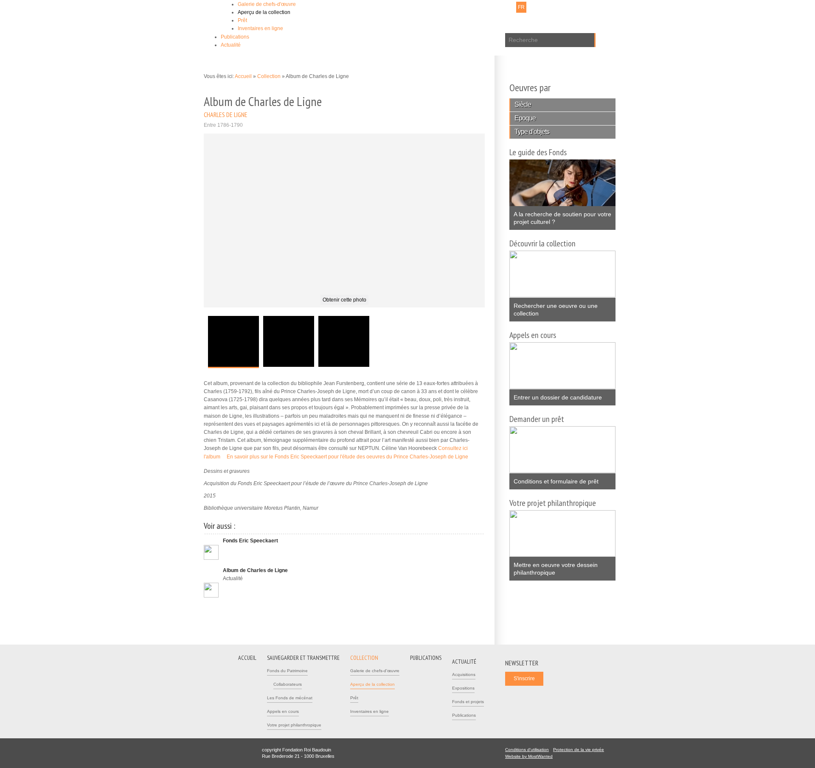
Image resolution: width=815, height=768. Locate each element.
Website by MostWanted (531, 756)
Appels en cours (283, 711)
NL (510, 7)
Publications (235, 37)
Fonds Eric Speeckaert (250, 541)
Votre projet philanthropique (294, 725)
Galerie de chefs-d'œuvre (267, 4)
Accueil (243, 76)
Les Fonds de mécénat (289, 697)
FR (521, 7)
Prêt (242, 20)
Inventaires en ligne (260, 28)
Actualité (231, 45)
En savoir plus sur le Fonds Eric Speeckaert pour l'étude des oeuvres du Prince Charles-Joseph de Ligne (350, 457)
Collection (269, 76)
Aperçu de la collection (264, 12)
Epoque (525, 118)
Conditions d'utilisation (527, 749)
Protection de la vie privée (578, 749)
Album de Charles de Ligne (255, 570)
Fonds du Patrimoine (287, 670)
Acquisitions (463, 674)
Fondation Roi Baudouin (326, 19)
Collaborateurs (287, 684)
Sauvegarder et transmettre (303, 658)
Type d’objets (531, 131)
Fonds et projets (468, 701)
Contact (455, 7)
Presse (476, 7)
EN (532, 7)
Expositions (463, 688)
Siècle (522, 104)
